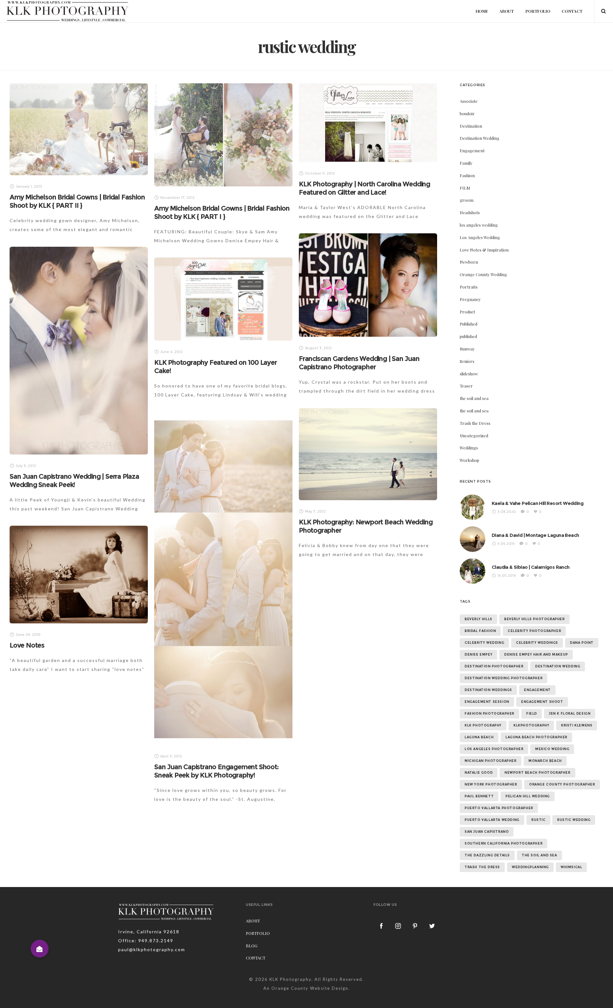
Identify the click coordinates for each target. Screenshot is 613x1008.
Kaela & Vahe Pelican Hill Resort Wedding (537, 503)
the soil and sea (474, 398)
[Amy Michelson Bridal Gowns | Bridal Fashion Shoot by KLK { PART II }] (79, 129)
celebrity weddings (537, 643)
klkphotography (531, 725)
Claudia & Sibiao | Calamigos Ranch (531, 567)
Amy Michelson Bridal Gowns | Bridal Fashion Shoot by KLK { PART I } (221, 212)
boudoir (467, 113)
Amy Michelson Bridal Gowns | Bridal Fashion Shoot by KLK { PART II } (77, 201)
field (531, 713)
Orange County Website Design (309, 988)
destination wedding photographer (503, 678)
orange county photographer (562, 784)
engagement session (487, 702)
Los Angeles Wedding (480, 237)
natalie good (479, 773)
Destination (471, 126)
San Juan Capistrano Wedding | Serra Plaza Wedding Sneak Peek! (74, 480)
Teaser (466, 385)
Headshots (470, 212)
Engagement (472, 150)
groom (466, 200)
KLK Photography (290, 979)
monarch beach (545, 761)
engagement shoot (542, 702)
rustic (538, 820)
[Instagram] (398, 926)
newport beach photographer (537, 773)
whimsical (571, 867)
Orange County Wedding (483, 274)
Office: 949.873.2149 (145, 940)
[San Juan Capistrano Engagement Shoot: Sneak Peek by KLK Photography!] (223, 578)
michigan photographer (491, 761)
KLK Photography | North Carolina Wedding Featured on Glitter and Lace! (364, 188)
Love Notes (27, 645)
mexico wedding (552, 749)
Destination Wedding (479, 138)
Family (466, 163)
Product (467, 311)
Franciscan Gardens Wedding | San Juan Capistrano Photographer (359, 363)
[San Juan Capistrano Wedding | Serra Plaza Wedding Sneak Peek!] (79, 351)
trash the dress (482, 867)
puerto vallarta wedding (492, 820)
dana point (582, 643)
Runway (467, 348)
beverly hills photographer (534, 619)
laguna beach (479, 737)
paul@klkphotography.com (151, 949)
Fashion (467, 175)
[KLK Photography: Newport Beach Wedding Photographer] (368, 454)
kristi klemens (576, 725)
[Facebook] (382, 926)
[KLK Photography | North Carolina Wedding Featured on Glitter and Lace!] (368, 122)
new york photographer (491, 784)
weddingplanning (530, 867)
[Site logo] (67, 11)
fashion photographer (489, 713)
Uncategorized (474, 435)
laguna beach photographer (536, 737)
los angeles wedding (479, 225)
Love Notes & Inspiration (484, 249)
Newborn (469, 262)
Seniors (467, 361)
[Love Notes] (79, 574)
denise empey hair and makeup (536, 654)
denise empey (478, 654)
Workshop (469, 460)
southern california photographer (503, 843)
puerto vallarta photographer (499, 808)
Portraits (469, 287)
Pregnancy (470, 299)
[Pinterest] (415, 926)
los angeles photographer (494, 749)
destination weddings (488, 690)
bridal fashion (480, 631)
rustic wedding (573, 820)
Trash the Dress (475, 423)
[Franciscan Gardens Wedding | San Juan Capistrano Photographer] (368, 285)
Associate (469, 101)
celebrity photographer (534, 631)
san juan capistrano (487, 832)
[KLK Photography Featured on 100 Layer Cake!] (223, 299)
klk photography (483, 725)
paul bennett (479, 796)
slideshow (469, 373)
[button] (39, 948)
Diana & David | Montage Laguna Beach (535, 535)
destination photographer (494, 666)
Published (468, 324)
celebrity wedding (484, 643)
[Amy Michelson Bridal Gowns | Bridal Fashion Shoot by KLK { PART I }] (223, 134)
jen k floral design (569, 713)
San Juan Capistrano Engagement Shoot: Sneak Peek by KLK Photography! (216, 771)
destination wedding (557, 666)
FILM (465, 188)
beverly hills (478, 619)
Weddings (469, 447)
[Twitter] (432, 926)
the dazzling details (487, 855)
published (468, 336)
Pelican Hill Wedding (527, 796)
